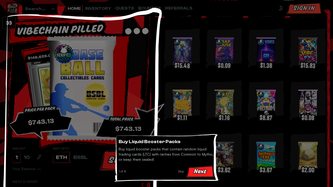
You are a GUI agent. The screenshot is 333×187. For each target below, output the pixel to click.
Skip (181, 171)
